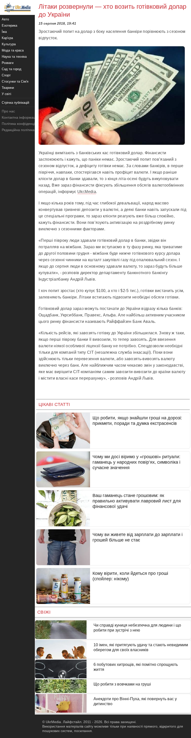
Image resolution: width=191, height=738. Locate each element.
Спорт (6, 75)
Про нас (8, 111)
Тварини (8, 88)
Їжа (4, 32)
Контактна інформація (20, 117)
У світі (6, 94)
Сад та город (11, 69)
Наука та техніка (14, 56)
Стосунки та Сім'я (15, 81)
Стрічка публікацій (15, 102)
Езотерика (9, 25)
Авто (5, 19)
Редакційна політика (18, 130)
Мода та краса (13, 50)
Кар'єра (7, 38)
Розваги (7, 63)
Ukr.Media (86, 192)
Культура (9, 44)
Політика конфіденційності (23, 124)
